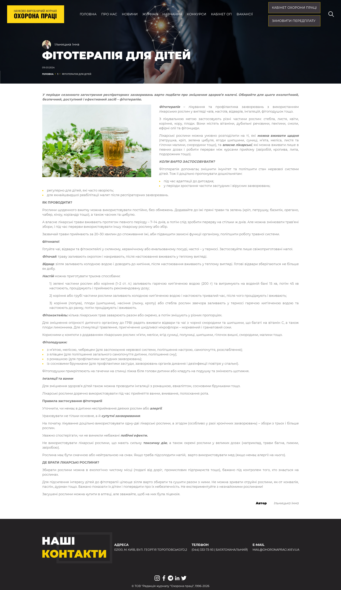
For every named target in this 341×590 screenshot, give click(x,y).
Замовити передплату (293, 21)
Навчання (172, 14)
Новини (130, 14)
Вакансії (245, 14)
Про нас (109, 14)
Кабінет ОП (221, 14)
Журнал (150, 14)
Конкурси (196, 14)
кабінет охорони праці (294, 8)
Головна (88, 14)
